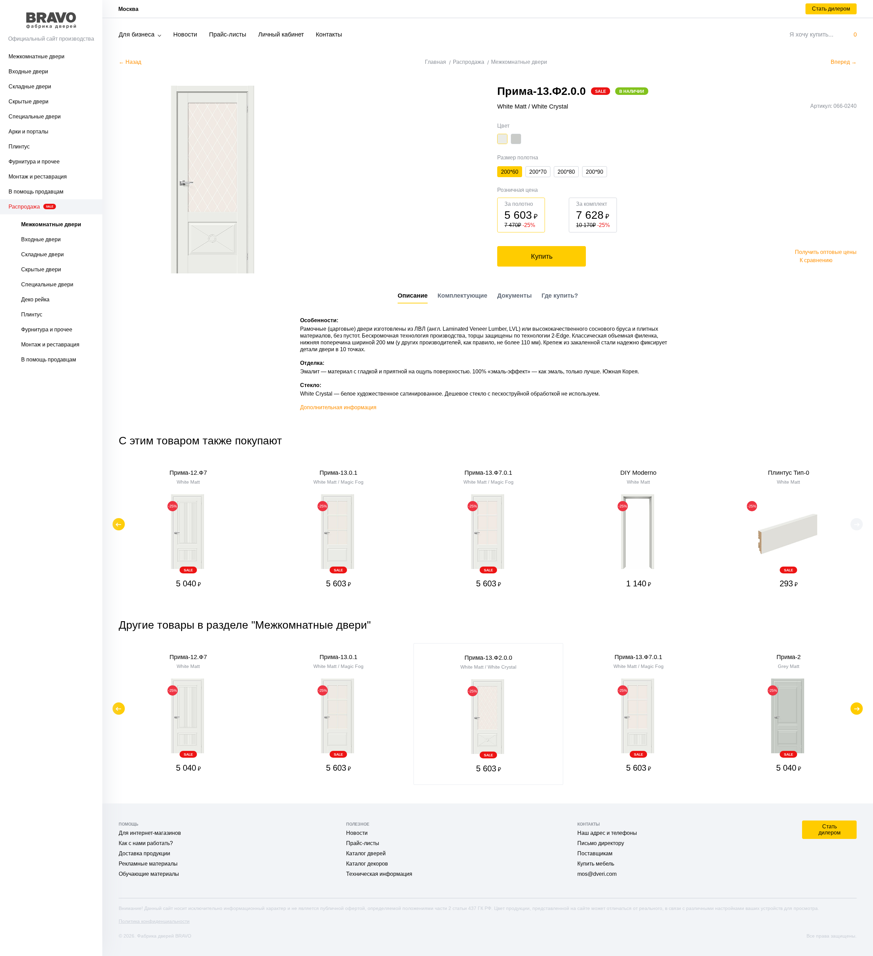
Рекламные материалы (148, 864)
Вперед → (844, 62)
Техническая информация (379, 874)
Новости (185, 34)
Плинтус (19, 146)
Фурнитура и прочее (34, 162)
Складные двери (30, 86)
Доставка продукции (144, 853)
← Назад (130, 62)
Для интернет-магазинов (150, 833)
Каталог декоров (367, 864)
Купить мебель (595, 864)
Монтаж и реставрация (38, 177)
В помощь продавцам (36, 192)
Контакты (329, 34)
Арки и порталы (28, 131)
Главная (435, 62)
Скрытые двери (28, 101)
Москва (128, 9)
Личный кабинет (281, 34)
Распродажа (31, 207)
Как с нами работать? (146, 843)
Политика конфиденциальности (154, 921)
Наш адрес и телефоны (607, 833)
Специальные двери (35, 116)
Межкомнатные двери (36, 56)
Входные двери (28, 71)
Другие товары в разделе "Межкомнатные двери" (245, 625)
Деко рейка (35, 299)
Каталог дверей (366, 853)
